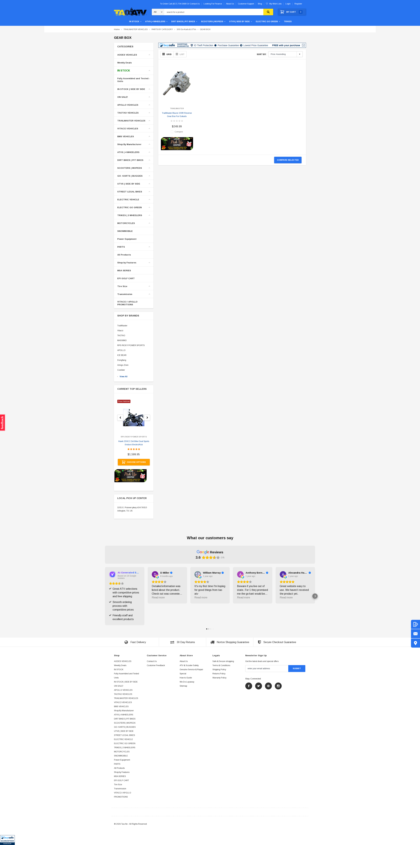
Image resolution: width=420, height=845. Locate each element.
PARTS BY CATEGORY (162, 29)
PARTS (121, 247)
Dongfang (121, 360)
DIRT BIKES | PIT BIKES (183, 21)
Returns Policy (218, 673)
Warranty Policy (219, 678)
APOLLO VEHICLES (127, 105)
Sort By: (261, 54)
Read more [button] (158, 597)
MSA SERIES (124, 270)
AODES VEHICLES (127, 55)
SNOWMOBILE (125, 231)
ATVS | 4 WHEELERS (155, 21)
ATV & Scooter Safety (189, 665)
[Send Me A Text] (415, 624)
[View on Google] (155, 574)
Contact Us (152, 661)
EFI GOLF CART (126, 278)
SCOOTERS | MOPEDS (212, 21)
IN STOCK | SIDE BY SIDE (131, 89)
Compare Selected (288, 160)
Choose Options (136, 462)
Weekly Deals (124, 62)
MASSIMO (122, 340)
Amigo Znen (122, 365)
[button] (7, 840)
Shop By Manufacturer (129, 144)
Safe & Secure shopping (223, 661)
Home (117, 29)
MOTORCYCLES (126, 223)
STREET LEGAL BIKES (129, 191)
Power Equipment (126, 239)
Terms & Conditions (221, 665)
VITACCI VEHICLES (127, 128)
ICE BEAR (121, 355)
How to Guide (186, 678)
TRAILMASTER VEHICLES (136, 29)
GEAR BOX (205, 29)
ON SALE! (122, 97)
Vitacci (120, 330)
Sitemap (183, 686)
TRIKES (288, 21)
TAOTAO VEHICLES (128, 113)
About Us (184, 661)
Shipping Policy (219, 669)
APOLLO (121, 350)
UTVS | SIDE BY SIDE (239, 21)
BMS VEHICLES (125, 136)
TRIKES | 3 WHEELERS (129, 215)
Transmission (124, 294)
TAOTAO (121, 335)
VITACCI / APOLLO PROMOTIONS (127, 303)
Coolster (121, 370)
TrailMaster (122, 325)
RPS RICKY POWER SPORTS (131, 345)
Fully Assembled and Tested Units (132, 79)
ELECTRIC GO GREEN (267, 21)
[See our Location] (415, 643)
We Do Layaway (187, 682)
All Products (124, 255)
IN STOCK (134, 21)
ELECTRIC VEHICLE (128, 199)
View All (123, 376)
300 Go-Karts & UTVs (186, 29)
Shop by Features (126, 262)
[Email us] (415, 633)
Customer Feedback (156, 665)
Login (288, 4)
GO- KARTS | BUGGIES (130, 176)
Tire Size (122, 286)
